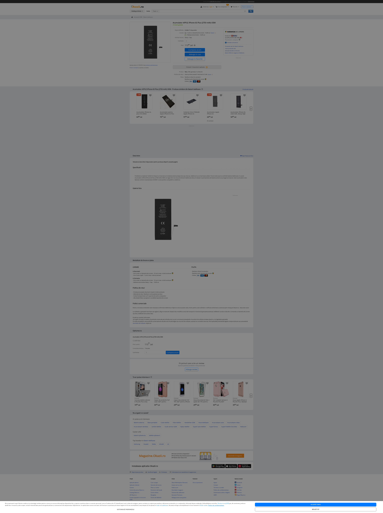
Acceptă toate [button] (316, 504)
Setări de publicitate (162, 505)
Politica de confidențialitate (216, 505)
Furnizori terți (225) (223, 503)
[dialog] (191, 507)
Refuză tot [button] (315, 509)
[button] (126, 508)
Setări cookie (204, 505)
